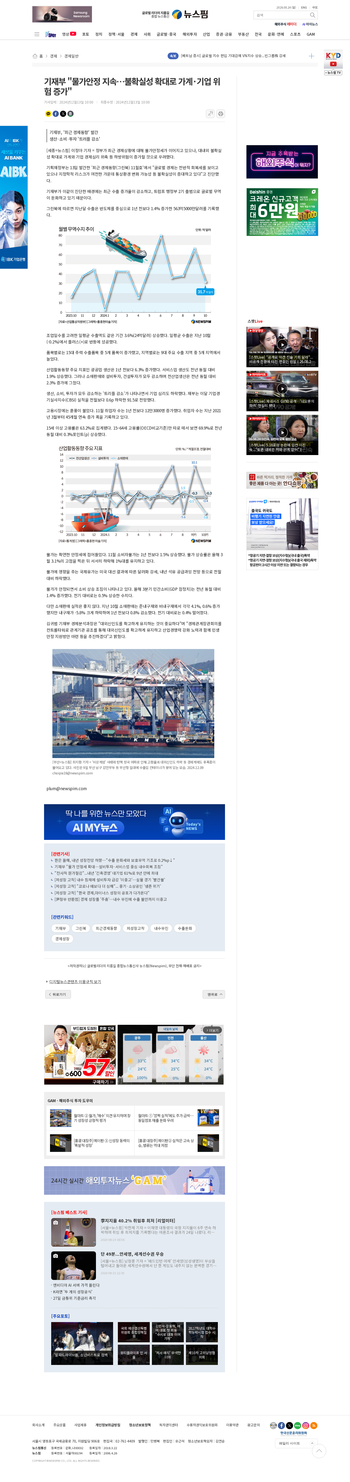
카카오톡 (48, 114)
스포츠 (295, 34)
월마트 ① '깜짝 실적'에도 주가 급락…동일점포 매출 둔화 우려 (166, 1117)
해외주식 (286, 24)
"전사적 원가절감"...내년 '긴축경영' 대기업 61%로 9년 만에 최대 (106, 873)
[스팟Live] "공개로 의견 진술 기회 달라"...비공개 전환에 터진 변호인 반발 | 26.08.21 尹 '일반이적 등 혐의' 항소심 (281, 359)
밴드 (70, 114)
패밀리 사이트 (289, 1443)
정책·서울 (116, 34)
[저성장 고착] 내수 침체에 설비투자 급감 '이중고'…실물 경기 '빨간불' (110, 879)
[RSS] (313, 1425)
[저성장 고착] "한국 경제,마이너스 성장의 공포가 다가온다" (102, 892)
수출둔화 (185, 928)
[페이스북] (281, 1425)
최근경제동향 (106, 928)
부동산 (243, 34)
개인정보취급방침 (107, 1424)
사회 (147, 34)
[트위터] (289, 1425)
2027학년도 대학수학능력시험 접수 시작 (201, 1332)
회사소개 (38, 1424)
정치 (98, 34)
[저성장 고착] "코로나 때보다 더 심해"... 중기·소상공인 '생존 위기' (108, 886)
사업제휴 (80, 1424)
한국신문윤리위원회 (293, 1433)
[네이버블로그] (297, 1425)
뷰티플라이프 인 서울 (133, 1354)
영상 (65, 34)
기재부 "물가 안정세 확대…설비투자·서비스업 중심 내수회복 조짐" (109, 866)
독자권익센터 (168, 1424)
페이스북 (56, 114)
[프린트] (220, 113)
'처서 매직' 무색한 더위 (168, 1354)
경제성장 (62, 939)
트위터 (63, 114)
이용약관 (232, 1424)
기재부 (60, 928)
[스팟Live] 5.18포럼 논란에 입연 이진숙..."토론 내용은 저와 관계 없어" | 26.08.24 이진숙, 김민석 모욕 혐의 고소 (278, 447)
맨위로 (213, 994)
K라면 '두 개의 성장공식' (72, 1291)
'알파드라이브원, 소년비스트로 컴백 (81, 1355)
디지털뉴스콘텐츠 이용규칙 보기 (75, 981)
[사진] (73, 1232)
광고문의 (253, 1424)
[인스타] (305, 1425)
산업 (206, 34)
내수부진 (161, 928)
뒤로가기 (59, 994)
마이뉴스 (310, 24)
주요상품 (59, 1424)
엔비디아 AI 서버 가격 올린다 (76, 1285)
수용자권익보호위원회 (202, 1424)
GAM (311, 34)
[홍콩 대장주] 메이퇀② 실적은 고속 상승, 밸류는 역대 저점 (166, 1142)
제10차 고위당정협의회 (202, 1354)
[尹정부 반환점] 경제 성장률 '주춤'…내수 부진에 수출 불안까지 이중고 (111, 899)
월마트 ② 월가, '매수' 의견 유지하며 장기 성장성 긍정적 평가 (102, 1117)
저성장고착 (136, 928)
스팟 (255, 321)
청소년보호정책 (140, 1424)
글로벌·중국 (166, 34)
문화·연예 (276, 34)
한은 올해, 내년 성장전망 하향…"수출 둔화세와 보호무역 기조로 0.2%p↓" (115, 860)
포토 (85, 34)
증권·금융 (224, 34)
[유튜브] (273, 1425)
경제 (134, 34)
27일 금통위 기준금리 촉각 (74, 1298)
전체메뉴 (37, 34)
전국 (258, 34)
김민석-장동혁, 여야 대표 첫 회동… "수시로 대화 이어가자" (167, 1332)
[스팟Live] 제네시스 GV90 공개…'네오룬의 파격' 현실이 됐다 (281, 403)
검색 (313, 15)
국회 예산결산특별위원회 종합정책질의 (134, 1332)
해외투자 (190, 34)
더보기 (311, 55)
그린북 (80, 928)
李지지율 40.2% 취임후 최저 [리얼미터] (138, 1220)
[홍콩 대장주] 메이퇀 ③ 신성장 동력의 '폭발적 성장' (102, 1142)
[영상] (282, 346)
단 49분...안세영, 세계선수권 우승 (132, 1254)
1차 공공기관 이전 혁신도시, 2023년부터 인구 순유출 (220, 55)
